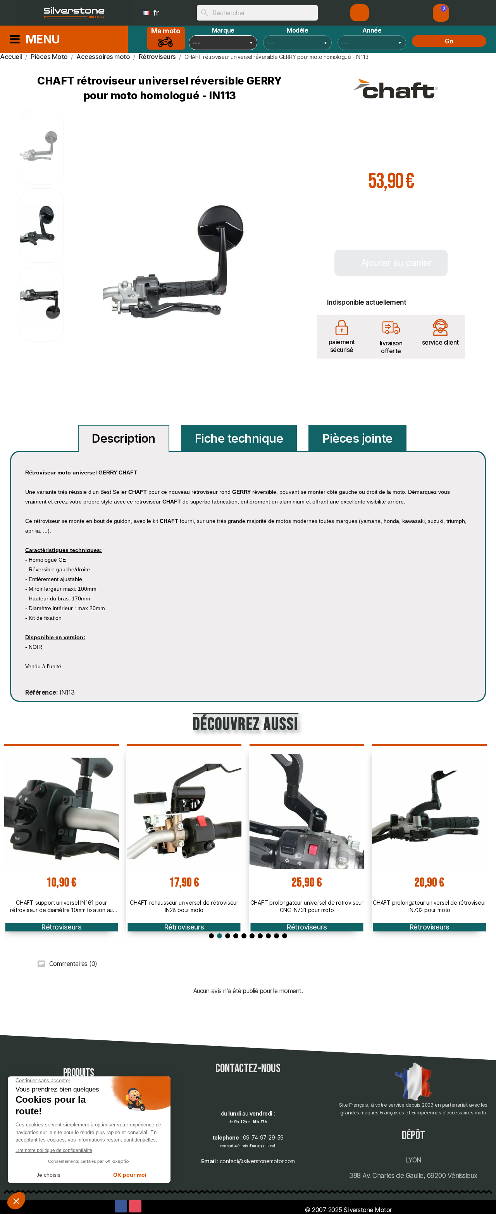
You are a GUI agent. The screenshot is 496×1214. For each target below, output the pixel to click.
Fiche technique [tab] (239, 438)
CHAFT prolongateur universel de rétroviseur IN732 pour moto (429, 906)
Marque (223, 30)
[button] (441, 13)
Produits (78, 1073)
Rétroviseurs (61, 927)
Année (372, 30)
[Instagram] (135, 1206)
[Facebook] (121, 1206)
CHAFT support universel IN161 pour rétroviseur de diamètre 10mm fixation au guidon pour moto (61, 906)
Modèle (297, 30)
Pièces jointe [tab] (357, 438)
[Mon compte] (359, 12)
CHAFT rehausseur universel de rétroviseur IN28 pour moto (184, 906)
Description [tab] (123, 438)
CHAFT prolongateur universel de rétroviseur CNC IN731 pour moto (306, 906)
